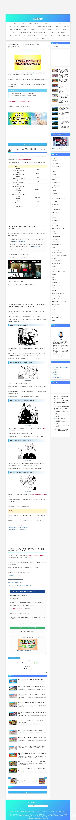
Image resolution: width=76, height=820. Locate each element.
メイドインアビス (23, 814)
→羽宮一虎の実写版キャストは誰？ (15, 582)
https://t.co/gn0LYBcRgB (19, 241)
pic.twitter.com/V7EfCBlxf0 (35, 246)
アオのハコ (22, 812)
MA (61, 339)
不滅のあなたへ (47, 812)
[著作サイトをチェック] (24, 669)
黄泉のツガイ (10, 815)
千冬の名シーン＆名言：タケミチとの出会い (62, 415)
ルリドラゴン (65, 812)
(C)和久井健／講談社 (28, 345)
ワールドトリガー (39, 811)
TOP (8, 811)
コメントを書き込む (27, 792)
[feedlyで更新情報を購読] (29, 669)
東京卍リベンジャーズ (16, 812)
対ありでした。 (15, 815)
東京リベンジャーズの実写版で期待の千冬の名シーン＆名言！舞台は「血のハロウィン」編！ (61, 408)
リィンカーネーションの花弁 (62, 814)
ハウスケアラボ (56, 376)
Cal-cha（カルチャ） (57, 377)
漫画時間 (55, 374)
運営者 (39, 816)
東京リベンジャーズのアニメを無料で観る (28, 627)
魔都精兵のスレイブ (59, 812)
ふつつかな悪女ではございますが (40, 814)
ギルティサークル (17, 811)
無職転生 (33, 811)
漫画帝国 (55, 365)
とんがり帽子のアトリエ (34, 815)
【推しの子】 (52, 811)
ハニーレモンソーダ (30, 814)
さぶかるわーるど (56, 372)
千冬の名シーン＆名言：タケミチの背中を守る (62, 419)
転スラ (30, 811)
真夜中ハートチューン (64, 811)
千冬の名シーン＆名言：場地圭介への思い (62, 422)
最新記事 (11, 811)
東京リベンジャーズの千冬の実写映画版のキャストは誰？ (61, 397)
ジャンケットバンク (42, 815)
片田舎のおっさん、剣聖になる (14, 814)
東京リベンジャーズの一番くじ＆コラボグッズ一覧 (27, 650)
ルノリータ (48, 815)
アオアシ (10, 812)
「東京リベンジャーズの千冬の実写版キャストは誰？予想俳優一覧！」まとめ (61, 431)
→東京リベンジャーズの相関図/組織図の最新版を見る (19, 585)
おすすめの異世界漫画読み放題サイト (61, 367)
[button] (41, 50)
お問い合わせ (44, 816)
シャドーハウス (41, 812)
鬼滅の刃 (26, 811)
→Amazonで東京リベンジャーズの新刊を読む (18, 527)
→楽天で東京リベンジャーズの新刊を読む (17, 529)
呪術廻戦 (22, 811)
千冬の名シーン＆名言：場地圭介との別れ (62, 425)
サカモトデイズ (28, 812)
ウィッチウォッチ (34, 812)
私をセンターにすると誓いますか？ (57, 815)
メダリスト (52, 812)
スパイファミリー (46, 811)
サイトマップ (66, 815)
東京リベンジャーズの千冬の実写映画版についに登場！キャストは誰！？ (61, 402)
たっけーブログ (56, 369)
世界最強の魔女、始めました (24, 815)
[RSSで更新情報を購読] (31, 669)
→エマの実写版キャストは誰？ (14, 575)
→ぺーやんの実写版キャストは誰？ (15, 579)
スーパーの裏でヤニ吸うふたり (52, 814)
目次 (27, 144)
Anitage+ (55, 370)
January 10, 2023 (31, 249)
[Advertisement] (38, 7)
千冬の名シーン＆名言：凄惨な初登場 (62, 412)
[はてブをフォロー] (27, 669)
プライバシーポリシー (33, 816)
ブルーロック (58, 811)
